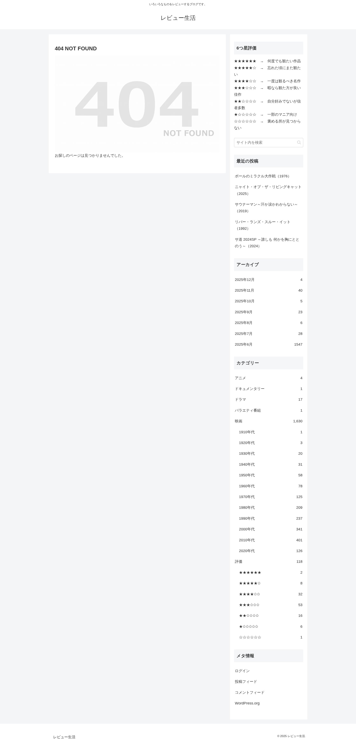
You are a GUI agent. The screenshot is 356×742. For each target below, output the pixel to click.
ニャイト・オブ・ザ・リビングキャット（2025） (268, 190)
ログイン (242, 671)
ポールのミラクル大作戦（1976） (263, 176)
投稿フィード (246, 682)
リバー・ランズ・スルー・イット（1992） (262, 225)
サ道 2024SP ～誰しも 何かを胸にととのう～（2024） (267, 242)
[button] (299, 142)
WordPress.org (247, 703)
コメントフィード (250, 692)
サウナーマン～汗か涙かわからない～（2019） (266, 207)
